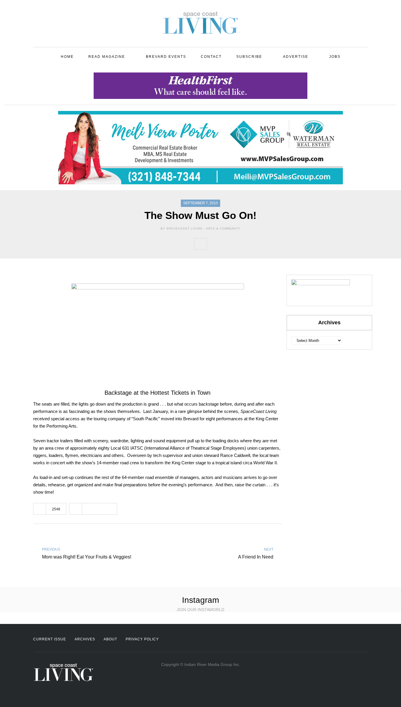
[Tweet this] (226, 244)
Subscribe (249, 57)
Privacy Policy (142, 639)
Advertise (295, 57)
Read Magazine (106, 57)
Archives (85, 639)
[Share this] (213, 244)
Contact (211, 57)
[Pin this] (251, 244)
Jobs (335, 57)
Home (67, 57)
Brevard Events (166, 57)
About (110, 639)
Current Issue (49, 639)
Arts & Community (223, 228)
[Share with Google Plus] (238, 244)
